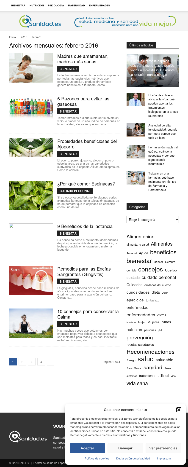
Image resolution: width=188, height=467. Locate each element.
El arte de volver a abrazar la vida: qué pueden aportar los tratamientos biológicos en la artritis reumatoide (163, 105)
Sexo (167, 368)
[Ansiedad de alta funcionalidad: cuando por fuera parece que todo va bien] (136, 130)
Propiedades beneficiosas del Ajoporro (87, 144)
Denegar (125, 448)
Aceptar (87, 448)
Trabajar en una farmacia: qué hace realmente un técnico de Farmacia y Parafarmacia (162, 181)
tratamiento (147, 375)
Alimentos (162, 243)
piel (160, 330)
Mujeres (153, 321)
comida (131, 270)
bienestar (139, 260)
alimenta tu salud (138, 244)
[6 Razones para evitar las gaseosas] (31, 108)
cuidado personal (159, 277)
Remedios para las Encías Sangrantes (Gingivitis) (84, 271)
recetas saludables (140, 344)
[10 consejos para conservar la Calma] (31, 323)
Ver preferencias (163, 448)
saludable (164, 359)
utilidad (163, 375)
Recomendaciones (151, 351)
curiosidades (138, 292)
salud (146, 358)
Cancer (158, 262)
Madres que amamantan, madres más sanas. (83, 59)
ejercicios (135, 299)
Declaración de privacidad (133, 458)
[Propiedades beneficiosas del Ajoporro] (31, 147)
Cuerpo (171, 270)
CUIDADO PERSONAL (75, 191)
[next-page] (50, 361)
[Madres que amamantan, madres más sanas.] (31, 68)
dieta (156, 292)
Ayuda (143, 252)
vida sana (137, 383)
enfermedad (138, 307)
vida (173, 376)
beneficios (163, 251)
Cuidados (134, 284)
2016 (24, 37)
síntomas (132, 376)
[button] (179, 410)
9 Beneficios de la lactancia (85, 226)
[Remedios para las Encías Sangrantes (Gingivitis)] (31, 280)
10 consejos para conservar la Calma (88, 314)
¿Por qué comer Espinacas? (86, 183)
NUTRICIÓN (37, 5)
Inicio (12, 37)
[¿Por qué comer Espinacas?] (31, 195)
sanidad (153, 367)
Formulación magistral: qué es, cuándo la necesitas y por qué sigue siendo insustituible (163, 155)
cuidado (133, 277)
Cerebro (170, 262)
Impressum (164, 458)
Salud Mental (134, 368)
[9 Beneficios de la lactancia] (31, 233)
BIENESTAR (18, 5)
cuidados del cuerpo (157, 285)
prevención (140, 337)
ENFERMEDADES (99, 5)
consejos (150, 268)
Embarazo (152, 300)
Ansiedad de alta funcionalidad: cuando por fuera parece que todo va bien (162, 131)
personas (150, 330)
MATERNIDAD (76, 5)
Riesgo (131, 360)
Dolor (165, 292)
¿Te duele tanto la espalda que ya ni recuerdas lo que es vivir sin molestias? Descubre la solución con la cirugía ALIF (152, 69)
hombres (131, 322)
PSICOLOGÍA (56, 5)
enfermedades (141, 314)
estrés (161, 314)
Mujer (141, 322)
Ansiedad (132, 253)
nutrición (134, 329)
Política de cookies (97, 458)
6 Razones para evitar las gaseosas (83, 101)
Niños (166, 321)
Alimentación (141, 236)
